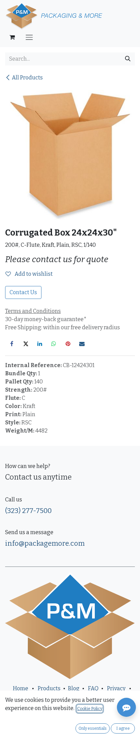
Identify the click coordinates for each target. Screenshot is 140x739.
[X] (25, 343)
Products (49, 688)
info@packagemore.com (45, 543)
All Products (27, 77)
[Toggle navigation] (29, 37)
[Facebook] (11, 343)
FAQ (93, 688)
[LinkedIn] (39, 343)
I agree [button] (123, 728)
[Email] (81, 343)
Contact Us (23, 292)
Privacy (116, 688)
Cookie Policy (89, 708)
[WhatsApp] (53, 343)
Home (20, 688)
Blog (74, 688)
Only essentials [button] (92, 728)
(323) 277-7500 (28, 511)
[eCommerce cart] (12, 37)
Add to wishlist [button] (33, 274)
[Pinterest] (68, 343)
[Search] (128, 58)
